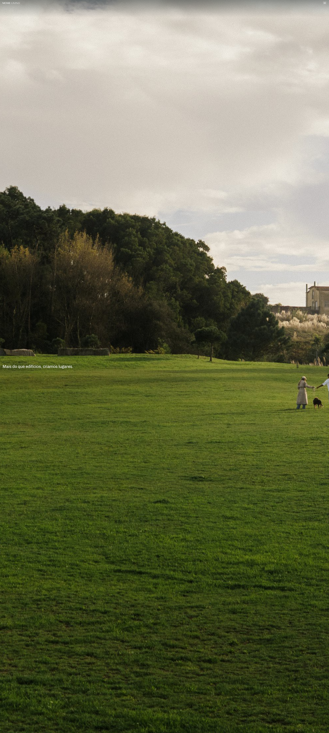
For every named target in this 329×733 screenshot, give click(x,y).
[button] (246, 366)
